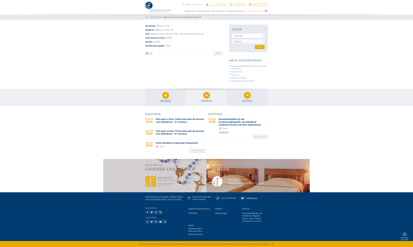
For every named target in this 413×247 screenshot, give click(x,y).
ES (195, 4)
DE (201, 4)
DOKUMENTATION (254, 11)
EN (187, 4)
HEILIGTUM (190, 11)
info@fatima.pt (251, 198)
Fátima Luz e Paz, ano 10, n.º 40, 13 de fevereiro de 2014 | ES (182, 17)
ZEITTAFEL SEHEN (260, 137)
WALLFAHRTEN (218, 11)
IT (192, 4)
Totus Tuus (235, 74)
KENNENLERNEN (203, 11)
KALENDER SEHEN (197, 151)
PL (198, 4)
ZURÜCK (218, 53)
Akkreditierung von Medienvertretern (195, 229)
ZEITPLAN (245, 208)
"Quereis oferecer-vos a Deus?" (243, 81)
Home (147, 17)
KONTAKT (218, 208)
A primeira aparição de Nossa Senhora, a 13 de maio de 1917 (248, 67)
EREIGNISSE (192, 213)
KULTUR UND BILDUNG (235, 11)
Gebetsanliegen (221, 213)
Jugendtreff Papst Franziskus (199, 208)
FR (190, 4)
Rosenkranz (224, 132)
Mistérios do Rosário (238, 77)
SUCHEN (260, 46)
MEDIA (191, 225)
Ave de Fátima (236, 71)
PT (183, 4)
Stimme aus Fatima (195, 234)
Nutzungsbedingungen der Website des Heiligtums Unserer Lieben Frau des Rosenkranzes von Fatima (252, 217)
